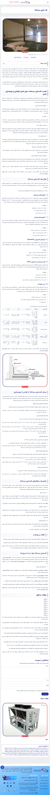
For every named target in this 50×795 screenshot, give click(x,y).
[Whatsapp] (10, 788)
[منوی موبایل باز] (48, 2)
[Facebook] (7, 791)
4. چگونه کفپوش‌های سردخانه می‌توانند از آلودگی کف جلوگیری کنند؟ (24, 610)
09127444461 (16, 2)
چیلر (46, 743)
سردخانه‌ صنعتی (6, 570)
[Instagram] (7, 788)
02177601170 (11, 2)
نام (47, 684)
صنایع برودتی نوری (7, 557)
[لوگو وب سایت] (25, 2)
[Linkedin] (10, 791)
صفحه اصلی (46, 54)
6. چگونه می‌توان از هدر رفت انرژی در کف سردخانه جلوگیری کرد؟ (24, 614)
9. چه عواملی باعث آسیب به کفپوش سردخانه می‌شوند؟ (24, 620)
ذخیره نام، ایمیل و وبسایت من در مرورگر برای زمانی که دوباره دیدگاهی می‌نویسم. (30, 695)
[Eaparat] (13, 788)
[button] (3, 63)
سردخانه (43, 69)
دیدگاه (46, 670)
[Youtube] (4, 788)
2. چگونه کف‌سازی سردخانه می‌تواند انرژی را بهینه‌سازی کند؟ (24, 606)
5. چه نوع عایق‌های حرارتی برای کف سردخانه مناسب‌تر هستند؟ (24, 612)
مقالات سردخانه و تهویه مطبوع (39, 54)
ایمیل (46, 690)
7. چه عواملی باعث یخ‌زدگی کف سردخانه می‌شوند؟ (24, 616)
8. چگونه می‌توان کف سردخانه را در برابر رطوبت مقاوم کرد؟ (24, 618)
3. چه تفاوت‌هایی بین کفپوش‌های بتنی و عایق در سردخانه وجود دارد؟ (24, 608)
